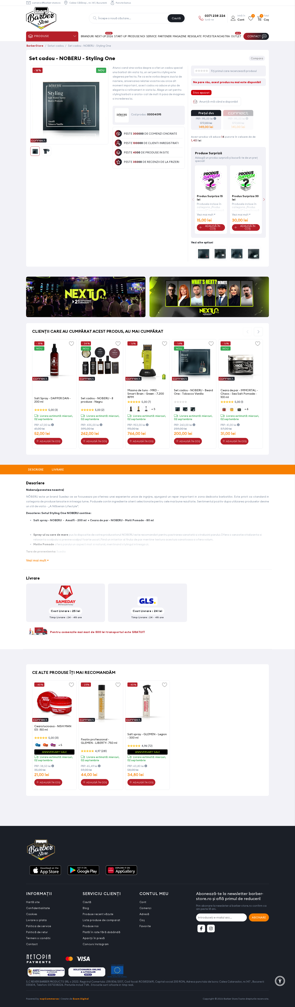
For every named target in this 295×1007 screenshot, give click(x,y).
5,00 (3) (53, 409)
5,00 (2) (99, 409)
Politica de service (38, 926)
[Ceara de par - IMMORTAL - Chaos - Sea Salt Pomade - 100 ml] (241, 361)
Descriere (36, 469)
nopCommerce (49, 998)
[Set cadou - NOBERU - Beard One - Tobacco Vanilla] (236, 254)
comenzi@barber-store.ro (46, 2)
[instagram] (211, 928)
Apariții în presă (94, 938)
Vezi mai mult (205, 214)
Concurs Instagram (96, 944)
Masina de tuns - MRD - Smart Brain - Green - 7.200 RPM (145, 393)
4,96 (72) (147, 745)
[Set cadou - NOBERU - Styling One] (69, 140)
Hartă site (33, 902)
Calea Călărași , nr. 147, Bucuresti (88, 2)
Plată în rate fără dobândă (101, 932)
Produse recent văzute (98, 914)
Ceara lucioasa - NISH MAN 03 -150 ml (52, 727)
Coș (142, 920)
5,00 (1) (239, 401)
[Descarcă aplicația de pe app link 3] (121, 870)
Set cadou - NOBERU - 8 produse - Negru (97, 399)
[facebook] (201, 928)
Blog (86, 908)
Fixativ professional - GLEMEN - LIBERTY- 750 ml (99, 741)
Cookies (31, 914)
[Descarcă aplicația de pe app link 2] (83, 870)
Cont (142, 902)
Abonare (259, 917)
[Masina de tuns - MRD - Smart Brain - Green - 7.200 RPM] (147, 361)
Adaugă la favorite (71, 343)
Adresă (144, 914)
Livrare (58, 469)
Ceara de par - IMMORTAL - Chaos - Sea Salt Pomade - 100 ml (239, 393)
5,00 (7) (146, 401)
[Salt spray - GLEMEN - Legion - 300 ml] (147, 702)
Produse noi (91, 926)
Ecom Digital (81, 998)
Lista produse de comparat (101, 920)
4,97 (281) (101, 751)
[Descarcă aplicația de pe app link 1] (45, 870)
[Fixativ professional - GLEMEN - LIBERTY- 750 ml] (101, 702)
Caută (176, 18)
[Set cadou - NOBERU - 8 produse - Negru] (101, 361)
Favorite (145, 926)
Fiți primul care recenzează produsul (234, 71)
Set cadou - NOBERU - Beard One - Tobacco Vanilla (193, 391)
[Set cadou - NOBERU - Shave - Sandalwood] (253, 254)
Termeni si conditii (38, 938)
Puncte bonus (123, 2)
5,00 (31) (53, 737)
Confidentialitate (38, 908)
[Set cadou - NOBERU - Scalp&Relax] (220, 254)
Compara (257, 58)
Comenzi (145, 908)
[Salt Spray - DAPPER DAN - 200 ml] (54, 361)
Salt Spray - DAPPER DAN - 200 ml (52, 399)
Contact (32, 944)
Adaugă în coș (49, 441)
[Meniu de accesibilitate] (280, 981)
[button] (264, 199)
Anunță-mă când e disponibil (218, 101)
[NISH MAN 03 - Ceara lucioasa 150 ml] (54, 702)
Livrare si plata (36, 920)
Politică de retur (37, 932)
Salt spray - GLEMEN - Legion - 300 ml (147, 735)
